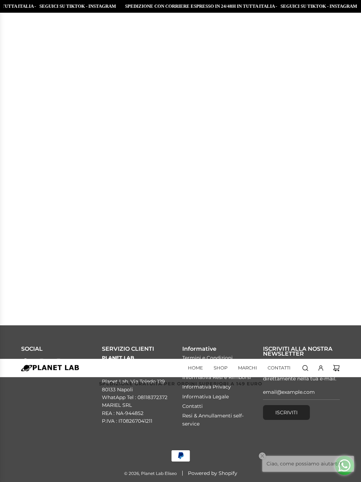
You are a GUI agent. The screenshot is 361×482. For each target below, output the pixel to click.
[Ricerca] (305, 368)
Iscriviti (286, 412)
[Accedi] (321, 368)
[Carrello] (336, 368)
